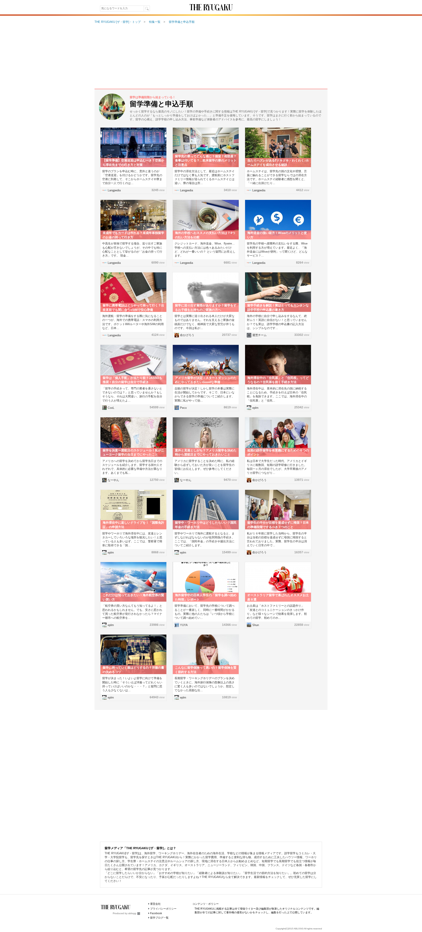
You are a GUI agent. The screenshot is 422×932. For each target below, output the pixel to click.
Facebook (156, 913)
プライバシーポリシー (163, 908)
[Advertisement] (211, 57)
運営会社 (155, 903)
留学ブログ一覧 (159, 917)
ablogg (132, 913)
